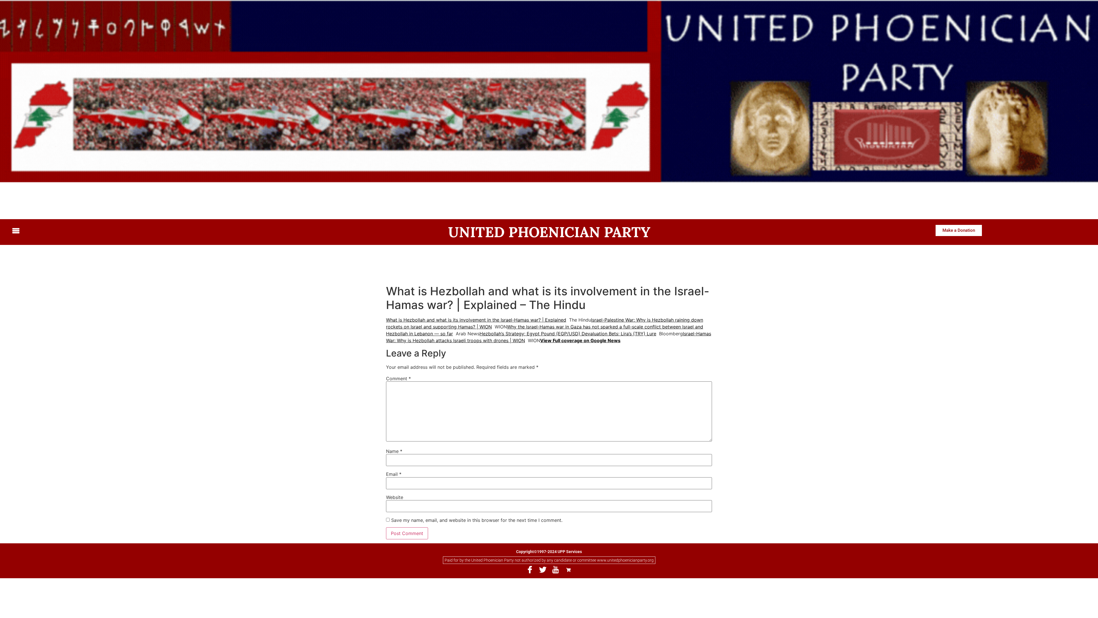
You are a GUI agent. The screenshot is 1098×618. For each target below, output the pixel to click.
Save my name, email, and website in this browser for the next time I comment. (476, 520)
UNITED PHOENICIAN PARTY (549, 232)
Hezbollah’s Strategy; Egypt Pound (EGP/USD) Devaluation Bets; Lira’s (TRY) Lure (568, 333)
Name (394, 451)
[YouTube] (555, 569)
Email (393, 474)
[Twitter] (542, 569)
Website (394, 497)
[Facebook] (530, 569)
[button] (141, 231)
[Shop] (568, 569)
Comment (398, 378)
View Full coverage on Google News (580, 340)
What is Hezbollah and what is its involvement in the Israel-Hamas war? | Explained (476, 320)
